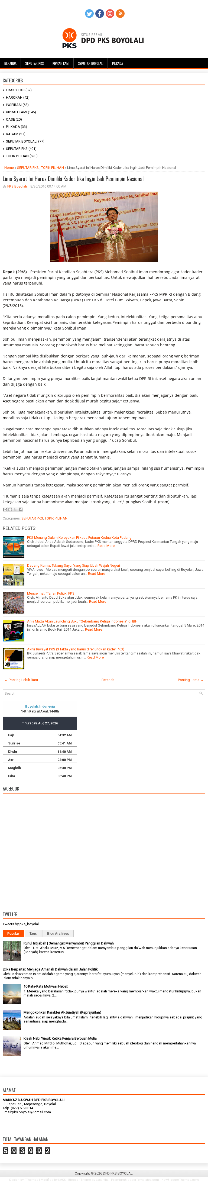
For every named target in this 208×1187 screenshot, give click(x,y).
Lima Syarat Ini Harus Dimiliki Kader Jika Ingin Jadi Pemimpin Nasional (73, 178)
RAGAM (12, 134)
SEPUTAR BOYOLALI (21, 141)
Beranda (10, 63)
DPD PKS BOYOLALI (118, 1173)
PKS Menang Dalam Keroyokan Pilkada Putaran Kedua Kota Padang (79, 538)
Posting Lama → (191, 680)
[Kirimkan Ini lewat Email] (5, 509)
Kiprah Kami (61, 63)
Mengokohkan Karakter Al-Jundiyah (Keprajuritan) (62, 1012)
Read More (106, 546)
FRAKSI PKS (15, 90)
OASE (10, 119)
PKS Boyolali (17, 186)
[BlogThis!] (10, 509)
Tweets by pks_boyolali (21, 924)
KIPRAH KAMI (16, 112)
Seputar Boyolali (90, 63)
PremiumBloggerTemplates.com (135, 1180)
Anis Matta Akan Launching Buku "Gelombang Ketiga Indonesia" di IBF (82, 621)
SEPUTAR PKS (17, 149)
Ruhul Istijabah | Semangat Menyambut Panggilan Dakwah (69, 943)
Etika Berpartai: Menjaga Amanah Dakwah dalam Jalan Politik (50, 969)
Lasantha (102, 1180)
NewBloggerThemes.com (180, 1180)
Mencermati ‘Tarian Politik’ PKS (50, 593)
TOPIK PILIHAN (17, 156)
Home (9, 168)
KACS (62, 1180)
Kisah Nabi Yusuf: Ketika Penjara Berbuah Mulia (60, 1038)
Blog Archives (58, 934)
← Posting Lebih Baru (21, 680)
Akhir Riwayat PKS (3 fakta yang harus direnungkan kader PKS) (75, 649)
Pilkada (117, 63)
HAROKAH (14, 97)
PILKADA (13, 127)
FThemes (31, 1180)
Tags (33, 934)
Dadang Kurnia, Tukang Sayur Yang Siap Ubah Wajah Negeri (73, 565)
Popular (13, 934)
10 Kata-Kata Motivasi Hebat (46, 986)
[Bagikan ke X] (15, 509)
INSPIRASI (14, 105)
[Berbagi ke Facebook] (20, 509)
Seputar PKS (34, 63)
